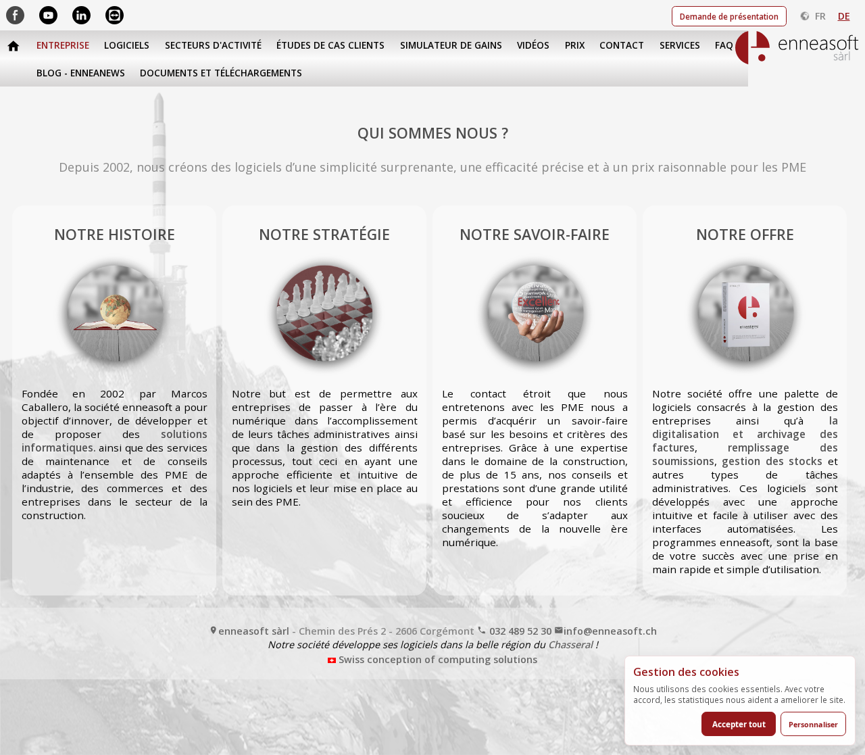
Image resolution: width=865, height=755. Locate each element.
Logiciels (126, 45)
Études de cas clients (330, 45)
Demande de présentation (729, 16)
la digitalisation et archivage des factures (745, 434)
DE (844, 15)
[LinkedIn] (82, 13)
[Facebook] (16, 13)
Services (680, 45)
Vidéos (533, 45)
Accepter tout (739, 724)
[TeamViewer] (114, 13)
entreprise (62, 45)
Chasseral (570, 644)
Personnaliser (813, 724)
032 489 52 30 (519, 631)
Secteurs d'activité (213, 45)
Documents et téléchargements (221, 73)
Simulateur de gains (451, 45)
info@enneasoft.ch (610, 631)
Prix (575, 45)
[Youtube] (49, 13)
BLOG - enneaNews (80, 73)
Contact (621, 45)
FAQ (724, 45)
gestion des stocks (772, 461)
